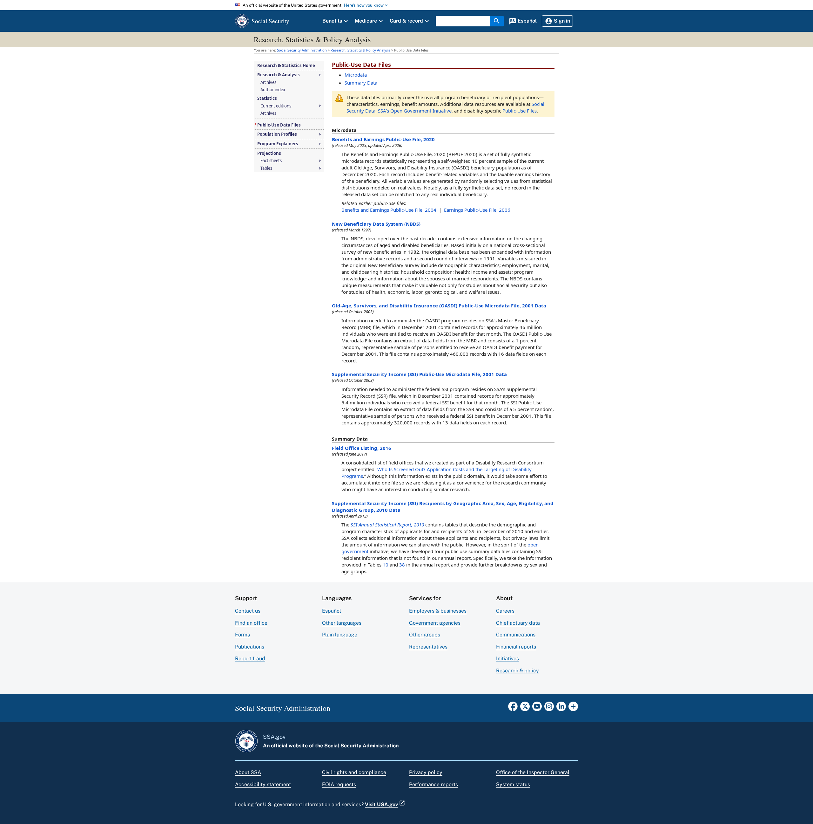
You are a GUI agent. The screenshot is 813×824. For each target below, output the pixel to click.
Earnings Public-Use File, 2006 (477, 210)
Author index (272, 89)
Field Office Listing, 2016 (361, 448)
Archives (268, 82)
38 (402, 564)
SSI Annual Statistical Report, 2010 (387, 524)
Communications (515, 635)
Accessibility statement (263, 784)
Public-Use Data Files (279, 125)
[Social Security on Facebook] (513, 708)
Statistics (267, 98)
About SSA (248, 772)
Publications (249, 647)
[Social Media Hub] (573, 708)
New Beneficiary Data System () (376, 224)
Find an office (251, 623)
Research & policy (517, 671)
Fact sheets (271, 160)
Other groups (424, 635)
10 (385, 564)
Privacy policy (425, 772)
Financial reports (516, 647)
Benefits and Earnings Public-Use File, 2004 (388, 210)
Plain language (339, 635)
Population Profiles (277, 134)
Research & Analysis (278, 74)
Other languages (341, 623)
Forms (242, 635)
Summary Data (361, 82)
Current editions (275, 106)
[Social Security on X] (525, 708)
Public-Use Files (519, 110)
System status (513, 784)
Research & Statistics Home (286, 65)
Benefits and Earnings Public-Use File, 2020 (383, 139)
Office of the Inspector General (532, 772)
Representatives (428, 647)
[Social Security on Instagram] (549, 708)
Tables (266, 168)
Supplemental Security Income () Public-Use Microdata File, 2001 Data (419, 374)
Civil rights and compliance (354, 772)
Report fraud (250, 659)
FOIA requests (339, 784)
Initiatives (507, 659)
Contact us (247, 611)
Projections (269, 153)
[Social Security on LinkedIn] (561, 708)
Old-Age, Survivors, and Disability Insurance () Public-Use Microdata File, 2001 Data (439, 305)
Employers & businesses (438, 611)
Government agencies (434, 623)
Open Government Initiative (415, 110)
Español (331, 611)
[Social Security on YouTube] (537, 708)
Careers (505, 611)
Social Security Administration (361, 746)
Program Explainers (277, 143)
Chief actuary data (518, 623)
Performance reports (433, 784)
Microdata (356, 75)
